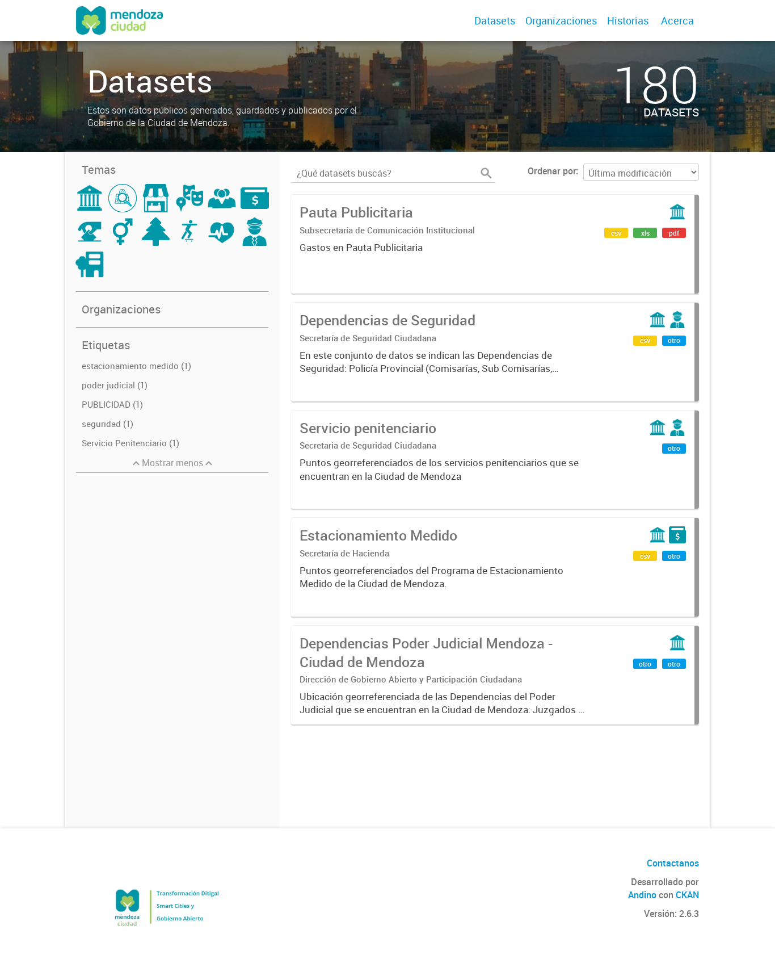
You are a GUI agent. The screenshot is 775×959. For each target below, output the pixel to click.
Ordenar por (552, 171)
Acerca (677, 20)
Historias (627, 20)
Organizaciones (561, 20)
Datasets (494, 20)
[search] (486, 173)
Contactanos (673, 863)
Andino (642, 895)
